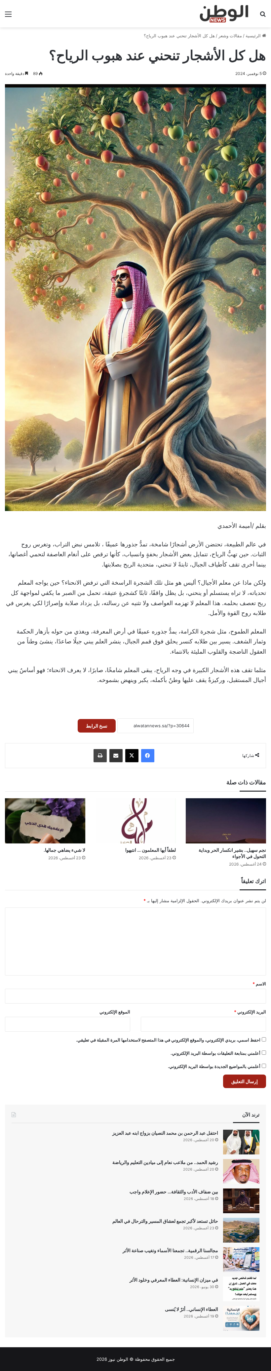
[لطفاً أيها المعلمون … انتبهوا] (135, 820)
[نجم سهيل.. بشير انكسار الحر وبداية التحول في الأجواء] (226, 820)
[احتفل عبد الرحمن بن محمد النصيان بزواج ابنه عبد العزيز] (241, 1142)
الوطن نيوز (118, 1359)
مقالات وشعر (230, 35)
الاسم (259, 983)
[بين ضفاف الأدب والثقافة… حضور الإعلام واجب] (241, 1200)
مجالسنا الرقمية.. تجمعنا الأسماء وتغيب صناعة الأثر (170, 1250)
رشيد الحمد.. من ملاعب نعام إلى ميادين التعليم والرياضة (165, 1162)
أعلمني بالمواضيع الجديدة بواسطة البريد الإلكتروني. (214, 1066)
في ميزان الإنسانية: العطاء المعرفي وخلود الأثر (174, 1280)
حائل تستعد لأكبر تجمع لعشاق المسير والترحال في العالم (165, 1221)
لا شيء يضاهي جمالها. (64, 850)
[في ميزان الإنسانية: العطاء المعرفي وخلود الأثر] (241, 1289)
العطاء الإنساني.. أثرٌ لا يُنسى (191, 1309)
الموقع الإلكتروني (114, 1011)
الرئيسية (254, 35)
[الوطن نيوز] (223, 14)
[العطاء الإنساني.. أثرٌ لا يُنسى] (241, 1318)
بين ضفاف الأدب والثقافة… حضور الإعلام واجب (174, 1191)
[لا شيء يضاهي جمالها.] (45, 820)
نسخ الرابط (96, 726)
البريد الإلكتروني (250, 1011)
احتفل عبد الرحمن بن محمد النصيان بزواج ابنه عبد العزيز (165, 1133)
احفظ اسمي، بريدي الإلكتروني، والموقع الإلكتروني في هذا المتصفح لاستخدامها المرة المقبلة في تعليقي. (168, 1040)
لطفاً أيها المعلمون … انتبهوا (150, 850)
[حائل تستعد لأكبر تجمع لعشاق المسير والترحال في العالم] (241, 1230)
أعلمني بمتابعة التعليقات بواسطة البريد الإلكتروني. (215, 1053)
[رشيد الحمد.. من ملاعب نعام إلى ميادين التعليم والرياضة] (241, 1171)
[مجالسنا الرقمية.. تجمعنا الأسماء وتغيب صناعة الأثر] (241, 1259)
